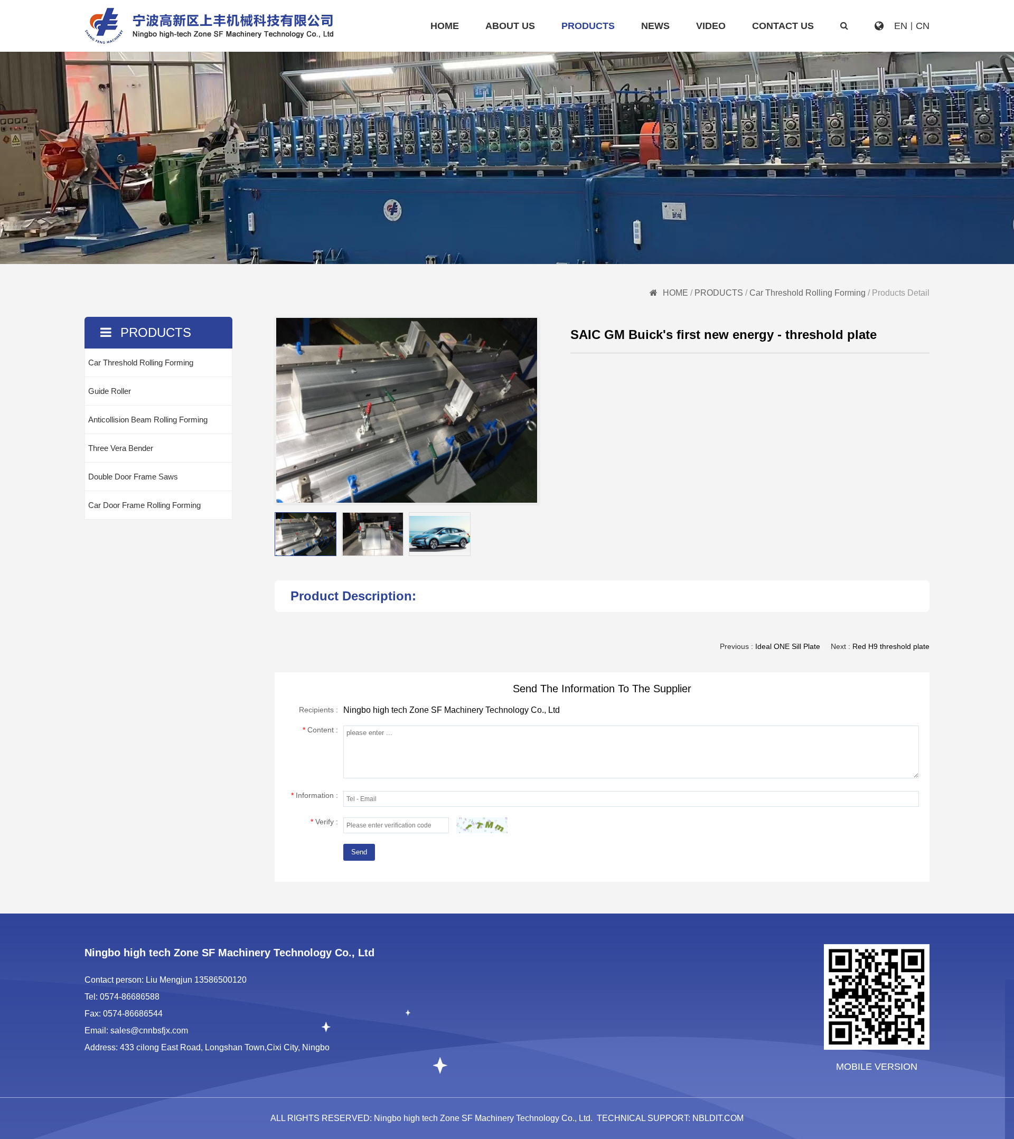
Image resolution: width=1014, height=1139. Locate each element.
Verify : (324, 821)
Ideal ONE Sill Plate (787, 646)
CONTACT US (783, 26)
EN (900, 26)
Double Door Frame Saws (133, 476)
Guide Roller (109, 391)
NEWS (655, 26)
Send (359, 852)
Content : (320, 730)
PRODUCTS (588, 26)
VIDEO (711, 26)
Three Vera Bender (120, 448)
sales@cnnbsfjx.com (149, 1030)
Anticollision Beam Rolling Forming (148, 419)
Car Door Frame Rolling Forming (144, 505)
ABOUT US (510, 26)
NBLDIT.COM (718, 1118)
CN (922, 26)
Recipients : (318, 709)
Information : (314, 795)
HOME (444, 26)
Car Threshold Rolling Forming (807, 292)
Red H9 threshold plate (890, 646)
